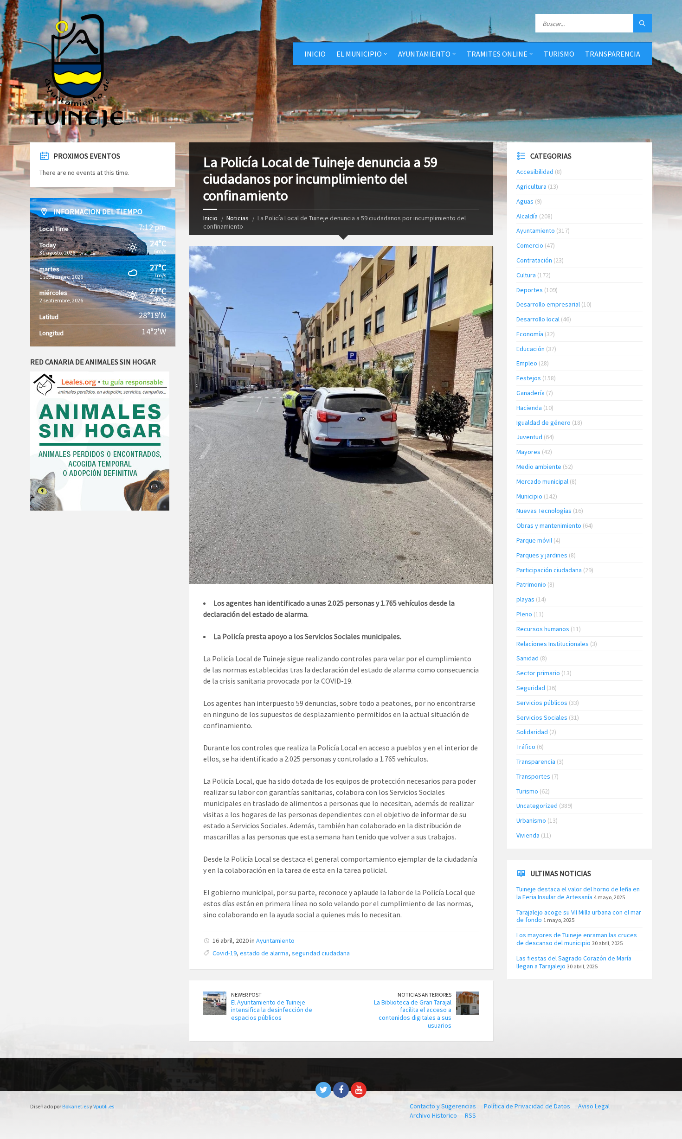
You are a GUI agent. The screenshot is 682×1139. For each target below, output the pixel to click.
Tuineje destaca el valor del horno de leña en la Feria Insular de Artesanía (578, 893)
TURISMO (559, 53)
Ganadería (530, 393)
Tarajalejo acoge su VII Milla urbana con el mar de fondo (578, 916)
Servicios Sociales (541, 717)
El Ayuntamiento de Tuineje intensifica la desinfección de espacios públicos (271, 1010)
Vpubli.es (103, 1106)
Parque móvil (534, 540)
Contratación (534, 260)
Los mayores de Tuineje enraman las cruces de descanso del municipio (576, 939)
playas (525, 599)
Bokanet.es (75, 1106)
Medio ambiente (538, 466)
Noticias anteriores (424, 994)
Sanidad (527, 658)
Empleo (526, 363)
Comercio (529, 245)
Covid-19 (224, 953)
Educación (530, 349)
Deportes (529, 290)
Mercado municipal (542, 481)
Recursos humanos (542, 629)
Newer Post (246, 994)
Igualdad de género (543, 422)
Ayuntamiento (275, 940)
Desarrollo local (538, 319)
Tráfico (525, 746)
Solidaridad (532, 732)
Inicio (315, 53)
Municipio (529, 496)
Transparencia (535, 761)
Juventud (529, 437)
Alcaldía (527, 216)
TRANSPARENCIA (612, 53)
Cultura (526, 275)
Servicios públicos (541, 702)
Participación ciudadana (549, 570)
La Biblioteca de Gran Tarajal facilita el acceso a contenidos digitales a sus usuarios (412, 1014)
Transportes (533, 776)
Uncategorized (537, 805)
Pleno (524, 614)
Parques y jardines (541, 555)
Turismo (527, 791)
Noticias (237, 218)
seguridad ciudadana (321, 953)
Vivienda (528, 835)
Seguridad (530, 688)
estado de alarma (264, 953)
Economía (529, 334)
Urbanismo (531, 820)
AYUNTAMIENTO (424, 53)
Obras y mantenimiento (548, 525)
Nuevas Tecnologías (544, 510)
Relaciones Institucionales (552, 644)
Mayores (528, 452)
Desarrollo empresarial (548, 304)
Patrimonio (531, 584)
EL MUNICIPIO (359, 53)
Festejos (528, 378)
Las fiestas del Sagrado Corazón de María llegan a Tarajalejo (573, 962)
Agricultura (531, 186)
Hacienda (529, 407)
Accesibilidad (534, 171)
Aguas (525, 201)
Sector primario (538, 673)
